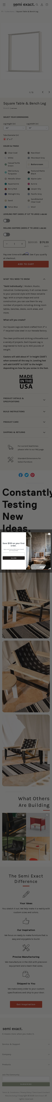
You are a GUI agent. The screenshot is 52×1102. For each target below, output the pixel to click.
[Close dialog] (49, 534)
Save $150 (13, 558)
